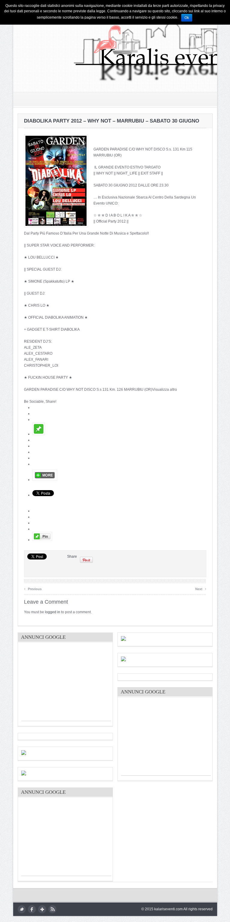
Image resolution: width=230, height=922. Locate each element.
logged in (52, 612)
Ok (186, 18)
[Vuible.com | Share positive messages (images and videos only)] (38, 434)
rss (52, 909)
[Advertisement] (66, 683)
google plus (42, 909)
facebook (32, 909)
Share (72, 556)
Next (200, 588)
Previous (33, 588)
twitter (22, 909)
